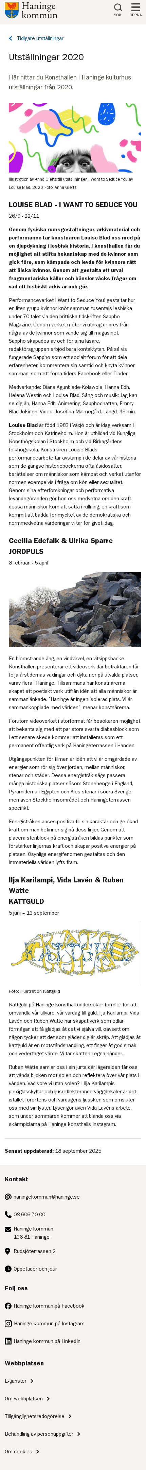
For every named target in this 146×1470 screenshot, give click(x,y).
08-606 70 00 (29, 1214)
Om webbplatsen (24, 1398)
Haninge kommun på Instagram (49, 1323)
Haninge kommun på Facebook (49, 1306)
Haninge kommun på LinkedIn (47, 1341)
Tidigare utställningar (40, 38)
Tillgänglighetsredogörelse (35, 1416)
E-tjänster (15, 1381)
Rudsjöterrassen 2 (35, 1251)
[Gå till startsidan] (31, 16)
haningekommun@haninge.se (47, 1197)
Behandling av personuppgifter (39, 1434)
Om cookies (18, 1451)
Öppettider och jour (35, 1269)
